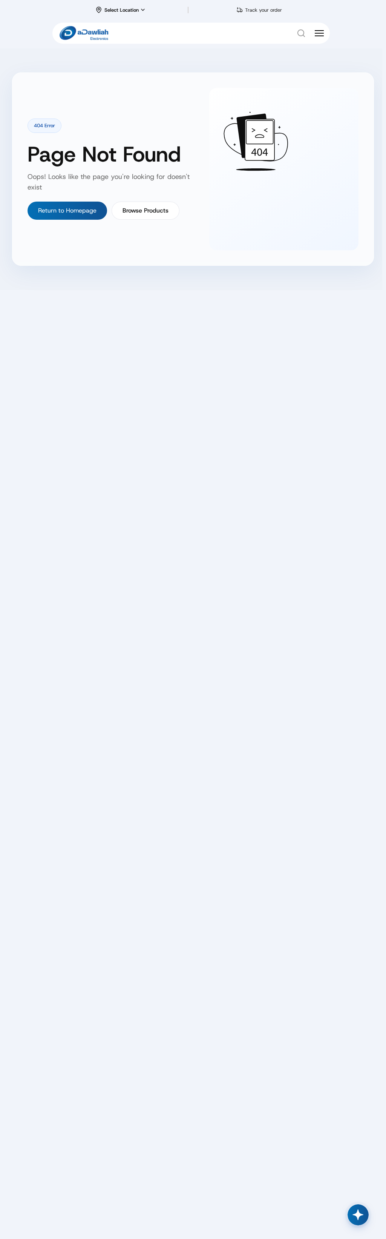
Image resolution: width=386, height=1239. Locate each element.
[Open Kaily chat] (358, 1215)
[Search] (301, 33)
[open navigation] (319, 33)
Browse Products (145, 210)
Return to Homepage (67, 210)
